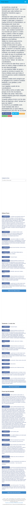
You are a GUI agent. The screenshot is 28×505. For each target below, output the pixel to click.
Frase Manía (4, 2)
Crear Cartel (4, 115)
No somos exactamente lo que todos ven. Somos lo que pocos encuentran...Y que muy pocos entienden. (14, 463)
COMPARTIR (7, 113)
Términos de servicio (9, 502)
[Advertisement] (14, 132)
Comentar (22, 113)
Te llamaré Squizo (13, 257)
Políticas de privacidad (18, 502)
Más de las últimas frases (14, 290)
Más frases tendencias (14, 386)
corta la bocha (13, 363)
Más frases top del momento (14, 492)
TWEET (16, 113)
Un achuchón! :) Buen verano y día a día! (18, 360)
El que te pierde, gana (14, 431)
